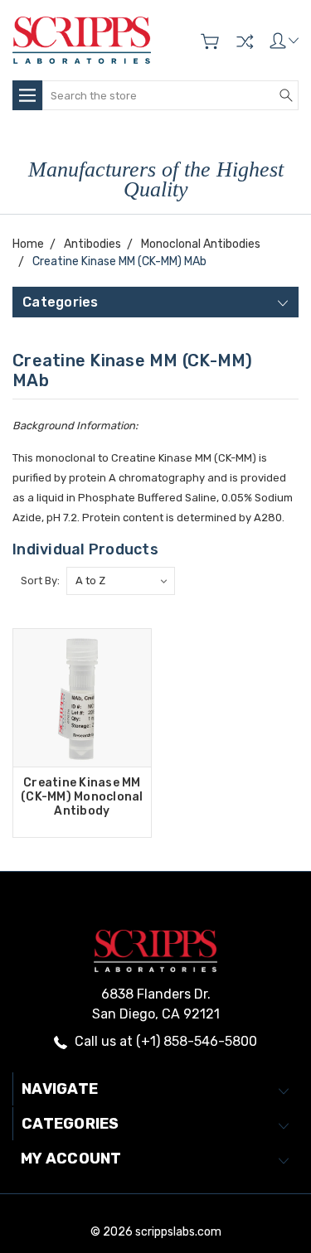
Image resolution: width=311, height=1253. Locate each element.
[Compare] (245, 41)
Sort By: (40, 580)
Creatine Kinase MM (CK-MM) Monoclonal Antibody (82, 797)
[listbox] (120, 581)
